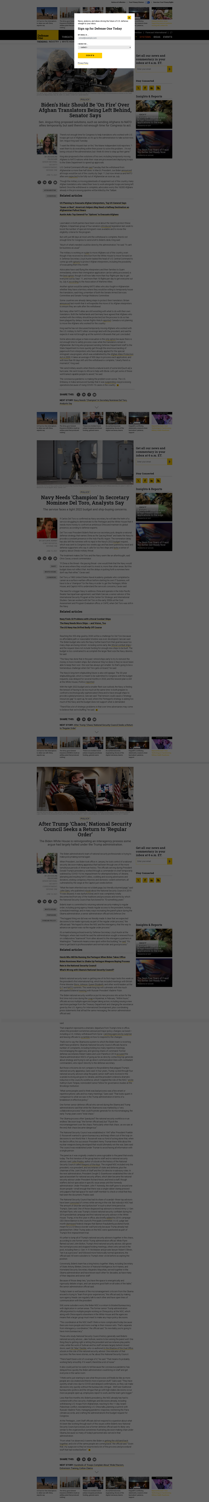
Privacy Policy (83, 63)
